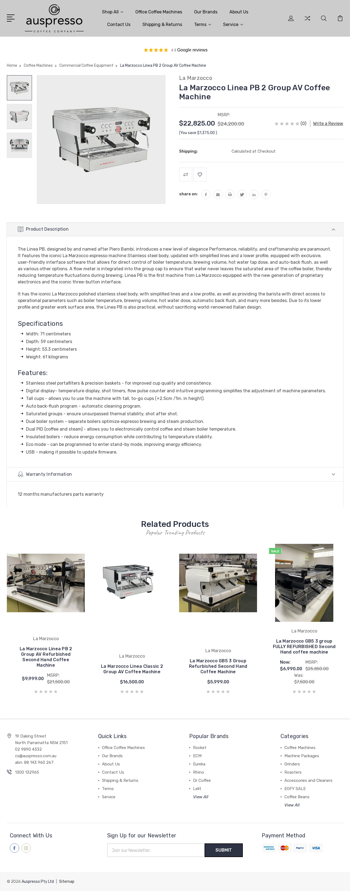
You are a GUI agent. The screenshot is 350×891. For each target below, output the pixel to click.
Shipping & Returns (162, 24)
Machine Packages (301, 755)
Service (230, 24)
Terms (200, 24)
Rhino (198, 772)
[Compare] (307, 21)
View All (200, 796)
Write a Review (328, 123)
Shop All (110, 11)
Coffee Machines (300, 747)
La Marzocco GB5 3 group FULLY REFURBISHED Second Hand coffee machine (304, 646)
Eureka (199, 764)
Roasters (293, 772)
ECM (197, 755)
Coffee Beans (297, 796)
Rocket (199, 747)
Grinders (292, 764)
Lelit (197, 788)
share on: (188, 193)
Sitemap (66, 881)
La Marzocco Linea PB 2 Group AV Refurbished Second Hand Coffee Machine (46, 657)
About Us (238, 11)
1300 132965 (27, 772)
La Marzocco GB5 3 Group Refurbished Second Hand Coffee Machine (218, 666)
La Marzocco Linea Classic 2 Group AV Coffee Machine (132, 669)
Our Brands (205, 11)
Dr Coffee (202, 780)
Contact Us (118, 24)
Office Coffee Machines (158, 11)
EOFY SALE (295, 788)
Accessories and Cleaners (308, 780)
